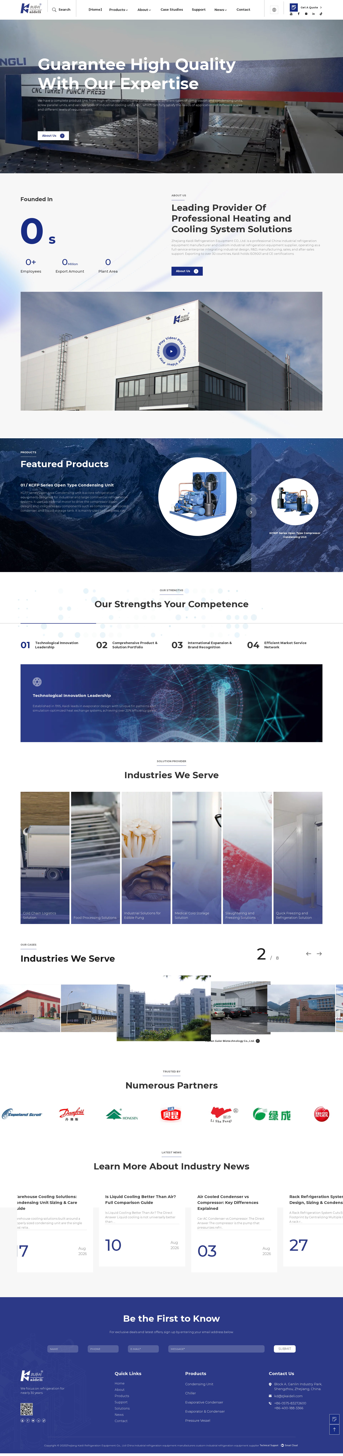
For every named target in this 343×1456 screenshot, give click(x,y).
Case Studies (172, 10)
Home (95, 10)
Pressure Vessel (197, 1421)
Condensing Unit (199, 1384)
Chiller (190, 1393)
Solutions (122, 1408)
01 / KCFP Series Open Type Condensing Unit (67, 485)
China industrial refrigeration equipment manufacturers (161, 1445)
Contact (243, 10)
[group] (117, 1224)
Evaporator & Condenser (205, 1411)
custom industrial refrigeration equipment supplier (227, 1445)
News (219, 10)
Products (117, 10)
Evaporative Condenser (204, 1402)
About (143, 10)
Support (199, 10)
